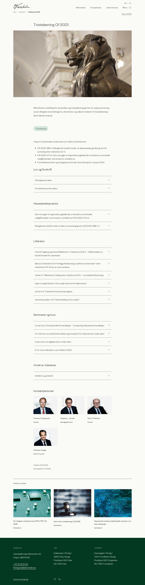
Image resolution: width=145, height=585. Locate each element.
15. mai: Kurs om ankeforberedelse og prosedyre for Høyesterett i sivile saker (70, 333)
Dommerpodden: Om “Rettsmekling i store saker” (57, 299)
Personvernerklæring (20, 579)
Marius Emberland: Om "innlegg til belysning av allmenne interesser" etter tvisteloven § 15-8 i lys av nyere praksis (68, 265)
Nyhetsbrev (22, 12)
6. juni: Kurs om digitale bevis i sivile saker (53, 341)
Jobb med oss (112, 7)
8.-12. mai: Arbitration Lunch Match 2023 (53, 349)
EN (130, 3)
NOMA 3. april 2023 (44, 375)
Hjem (14, 12)
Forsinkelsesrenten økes (46, 188)
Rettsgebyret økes (43, 180)
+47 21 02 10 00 (20, 563)
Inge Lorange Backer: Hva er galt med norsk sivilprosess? (61, 283)
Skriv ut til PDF (127, 14)
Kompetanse (95, 7)
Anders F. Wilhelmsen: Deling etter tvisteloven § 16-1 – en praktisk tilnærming (69, 275)
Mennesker (81, 7)
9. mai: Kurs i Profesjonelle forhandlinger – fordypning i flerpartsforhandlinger (69, 325)
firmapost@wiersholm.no (24, 567)
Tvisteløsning (41, 128)
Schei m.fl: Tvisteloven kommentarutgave (53, 291)
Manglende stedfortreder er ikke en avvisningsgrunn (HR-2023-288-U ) (67, 225)
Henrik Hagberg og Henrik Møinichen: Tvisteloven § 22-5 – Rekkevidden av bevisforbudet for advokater (69, 253)
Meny (125, 7)
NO (125, 3)
